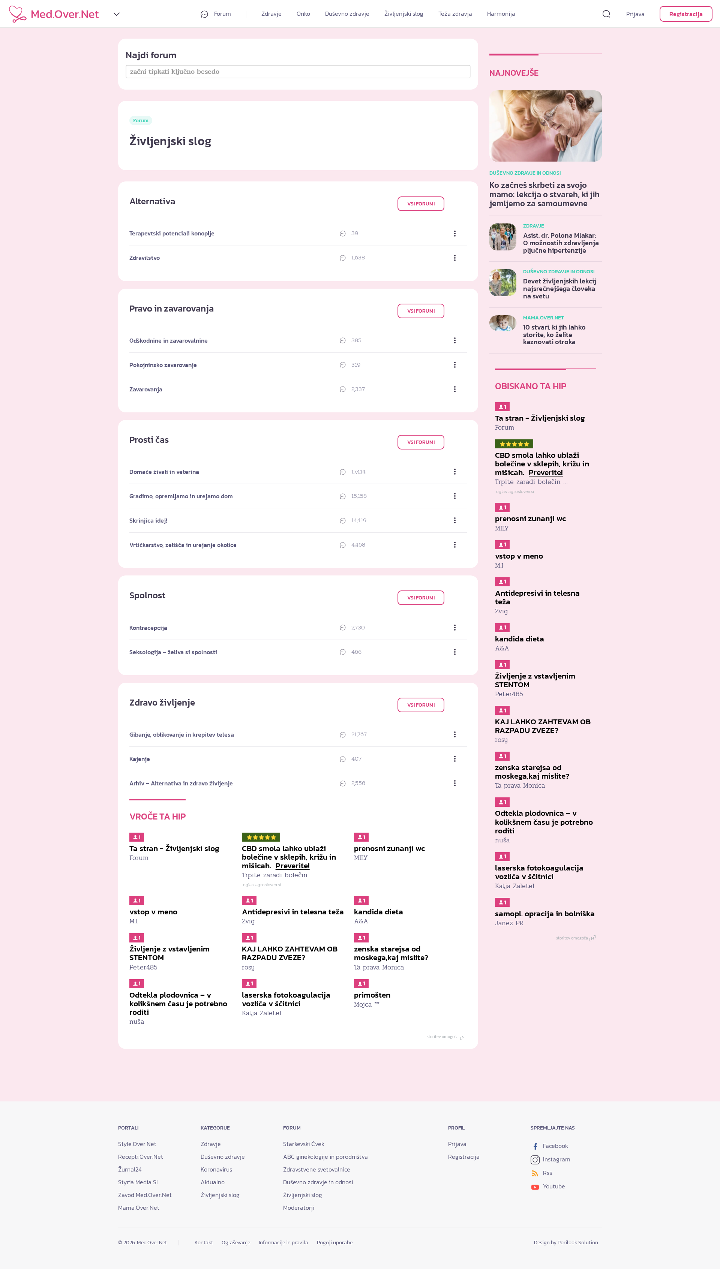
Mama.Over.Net (138, 1207)
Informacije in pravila (283, 1243)
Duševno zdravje (347, 13)
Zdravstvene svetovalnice (316, 1169)
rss (547, 1172)
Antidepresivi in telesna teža (293, 911)
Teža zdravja (455, 13)
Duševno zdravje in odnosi (318, 1182)
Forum (222, 13)
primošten (372, 995)
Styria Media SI (138, 1182)
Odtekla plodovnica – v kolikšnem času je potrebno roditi (178, 1003)
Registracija (686, 13)
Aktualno (213, 1182)
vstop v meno (153, 911)
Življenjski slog (403, 13)
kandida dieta (378, 911)
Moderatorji (298, 1207)
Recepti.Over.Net (140, 1156)
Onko (303, 13)
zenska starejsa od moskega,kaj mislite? (391, 953)
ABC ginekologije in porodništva (325, 1156)
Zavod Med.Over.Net (145, 1194)
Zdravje (271, 13)
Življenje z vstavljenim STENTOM (169, 953)
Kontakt (204, 1243)
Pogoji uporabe (334, 1243)
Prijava (635, 13)
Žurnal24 (130, 1169)
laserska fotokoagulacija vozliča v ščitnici (286, 999)
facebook (555, 1145)
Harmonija (501, 13)
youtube (553, 1186)
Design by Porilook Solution (566, 1243)
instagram (556, 1159)
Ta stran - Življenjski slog (174, 848)
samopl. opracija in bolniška (545, 913)
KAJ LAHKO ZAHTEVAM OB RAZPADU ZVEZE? (290, 953)
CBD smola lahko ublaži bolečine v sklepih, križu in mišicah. (289, 856)
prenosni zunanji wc (389, 848)
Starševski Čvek (303, 1143)
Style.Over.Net (137, 1143)
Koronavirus (216, 1169)
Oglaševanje (236, 1243)
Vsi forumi (421, 204)
